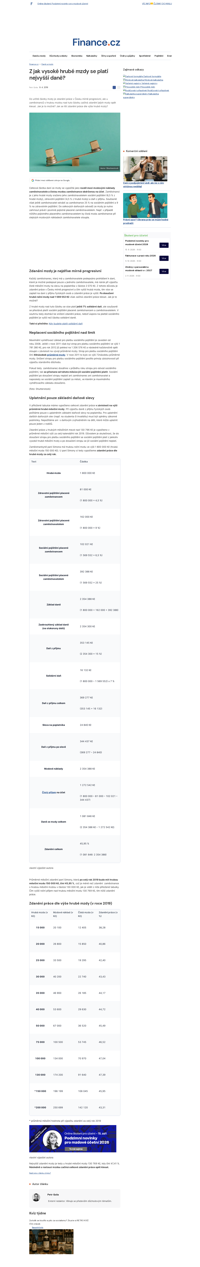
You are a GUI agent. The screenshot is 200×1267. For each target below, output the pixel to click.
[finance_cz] (32, 3)
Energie (171, 55)
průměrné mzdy (56, 354)
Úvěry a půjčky (127, 55)
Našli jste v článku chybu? (40, 1173)
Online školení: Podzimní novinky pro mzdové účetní (62, 3)
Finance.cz (34, 64)
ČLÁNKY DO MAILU (162, 3)
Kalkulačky (91, 55)
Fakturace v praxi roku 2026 (140, 255)
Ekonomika (76, 55)
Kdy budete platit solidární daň (66, 323)
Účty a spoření (108, 55)
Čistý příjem (49, 792)
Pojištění (159, 55)
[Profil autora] (36, 1197)
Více (164, 245)
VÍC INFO (146, 3)
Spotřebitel (144, 55)
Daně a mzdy (39, 55)
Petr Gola (33, 87)
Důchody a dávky (58, 55)
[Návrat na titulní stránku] (96, 43)
